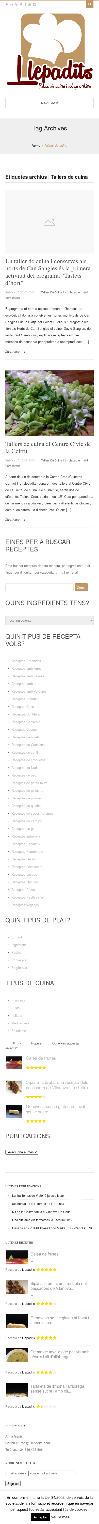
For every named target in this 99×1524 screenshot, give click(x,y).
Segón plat (19, 967)
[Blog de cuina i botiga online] (50, 87)
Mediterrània (20, 1023)
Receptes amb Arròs (26, 668)
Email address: (16, 1473)
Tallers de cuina (51, 292)
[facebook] (25, 4)
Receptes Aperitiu (24, 698)
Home (36, 145)
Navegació (50, 103)
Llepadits (74, 292)
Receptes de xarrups (26, 820)
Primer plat (19, 960)
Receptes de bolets (25, 737)
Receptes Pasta (23, 889)
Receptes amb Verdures (29, 691)
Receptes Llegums (25, 881)
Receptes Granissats (26, 866)
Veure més (60, 1517)
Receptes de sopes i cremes (32, 813)
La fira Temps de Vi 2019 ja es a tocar (38, 1195)
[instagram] (34, 4)
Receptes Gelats (23, 859)
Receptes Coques (24, 729)
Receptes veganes (25, 904)
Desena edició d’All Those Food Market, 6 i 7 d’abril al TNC (52, 1228)
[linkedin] (11, 4)
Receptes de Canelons (28, 744)
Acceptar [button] (40, 1517)
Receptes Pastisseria (27, 897)
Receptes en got (23, 828)
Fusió (15, 1007)
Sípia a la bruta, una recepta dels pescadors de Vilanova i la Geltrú (57, 1084)
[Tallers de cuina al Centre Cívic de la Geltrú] (49, 403)
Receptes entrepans (26, 836)
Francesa (18, 1000)
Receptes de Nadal (25, 767)
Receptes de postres (26, 798)
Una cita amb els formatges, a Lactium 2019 (42, 1220)
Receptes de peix (24, 775)
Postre (16, 952)
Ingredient (18, 944)
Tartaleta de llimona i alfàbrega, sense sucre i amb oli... (57, 1388)
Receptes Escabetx (25, 843)
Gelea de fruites (41, 1058)
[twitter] (21, 4)
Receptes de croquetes (28, 759)
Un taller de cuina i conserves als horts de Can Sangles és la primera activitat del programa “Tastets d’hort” (48, 272)
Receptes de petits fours (29, 782)
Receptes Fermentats (27, 851)
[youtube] (29, 4)
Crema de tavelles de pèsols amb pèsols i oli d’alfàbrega (60, 1354)
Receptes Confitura (25, 714)
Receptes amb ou (24, 683)
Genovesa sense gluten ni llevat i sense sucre (57, 1108)
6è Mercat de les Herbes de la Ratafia (38, 1203)
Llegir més (12, 351)
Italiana (16, 1015)
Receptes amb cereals (27, 676)
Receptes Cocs (22, 706)
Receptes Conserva (25, 721)
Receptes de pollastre (27, 790)
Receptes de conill (25, 752)
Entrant (16, 937)
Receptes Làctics (24, 874)
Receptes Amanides (26, 660)
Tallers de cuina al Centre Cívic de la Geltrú (48, 447)
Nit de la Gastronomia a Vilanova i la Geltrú (42, 1211)
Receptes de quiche (26, 805)
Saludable (18, 1030)
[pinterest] (16, 4)
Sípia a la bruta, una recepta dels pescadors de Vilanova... (59, 1285)
